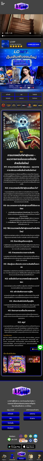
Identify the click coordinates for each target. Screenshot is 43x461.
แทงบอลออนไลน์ (20, 341)
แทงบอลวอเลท (24, 339)
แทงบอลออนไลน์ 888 (30, 341)
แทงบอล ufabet (30, 338)
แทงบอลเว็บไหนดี (19, 346)
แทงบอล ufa (21, 338)
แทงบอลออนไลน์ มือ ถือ (20, 344)
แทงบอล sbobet (12, 338)
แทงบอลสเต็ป (11, 341)
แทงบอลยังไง (9, 339)
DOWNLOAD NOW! (33, 44)
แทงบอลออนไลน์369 (8, 346)
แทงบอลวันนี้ (32, 339)
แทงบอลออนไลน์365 (32, 344)
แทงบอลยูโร (17, 339)
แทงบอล (5, 338)
